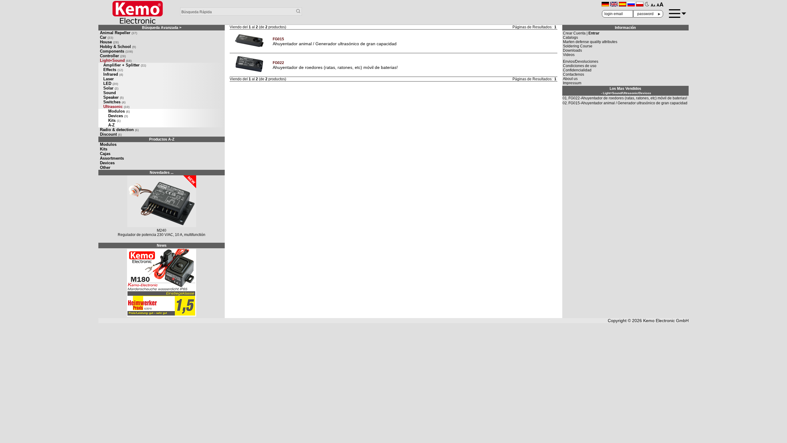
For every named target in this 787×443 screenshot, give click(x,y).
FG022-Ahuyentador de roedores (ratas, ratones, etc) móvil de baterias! (627, 98)
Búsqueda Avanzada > (161, 28)
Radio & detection (119, 129)
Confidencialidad (577, 70)
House (109, 42)
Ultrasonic (116, 106)
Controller (113, 56)
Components (116, 51)
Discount (111, 134)
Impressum (572, 83)
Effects (113, 69)
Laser (108, 79)
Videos (569, 55)
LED (110, 83)
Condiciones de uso (579, 66)
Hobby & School (118, 46)
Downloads (572, 50)
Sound (109, 92)
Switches (114, 102)
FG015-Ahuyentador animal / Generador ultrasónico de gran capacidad (627, 103)
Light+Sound (116, 60)
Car (106, 37)
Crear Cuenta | (581, 33)
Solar (110, 88)
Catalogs (570, 37)
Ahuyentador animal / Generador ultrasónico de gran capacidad (335, 43)
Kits (114, 120)
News (162, 245)
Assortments (112, 158)
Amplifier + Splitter (124, 65)
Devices (118, 116)
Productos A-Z (161, 139)
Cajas (105, 153)
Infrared (113, 74)
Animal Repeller (118, 32)
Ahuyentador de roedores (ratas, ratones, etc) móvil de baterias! (335, 67)
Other (105, 167)
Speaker (113, 97)
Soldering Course (577, 46)
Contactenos (573, 74)
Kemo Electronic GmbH (666, 320)
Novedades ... (161, 172)
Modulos (119, 111)
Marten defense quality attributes (590, 42)
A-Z (111, 125)
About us (570, 79)
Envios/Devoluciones (580, 61)
